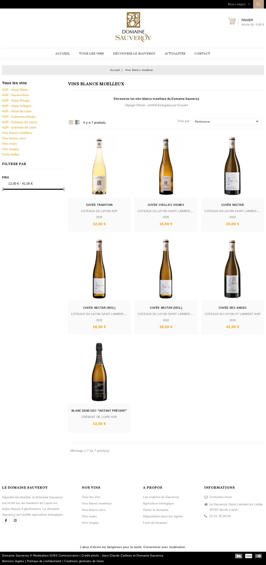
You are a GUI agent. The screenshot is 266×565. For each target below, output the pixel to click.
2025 (99, 217)
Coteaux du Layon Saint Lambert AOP (168, 211)
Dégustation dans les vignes (163, 516)
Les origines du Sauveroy (161, 497)
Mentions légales (13, 561)
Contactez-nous (220, 497)
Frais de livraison (155, 522)
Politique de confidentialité (44, 561)
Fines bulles (10, 154)
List (77, 122)
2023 (232, 217)
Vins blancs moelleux (17, 132)
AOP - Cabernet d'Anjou (19, 116)
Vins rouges (10, 149)
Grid (71, 122)
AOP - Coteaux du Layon (19, 122)
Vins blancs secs (14, 138)
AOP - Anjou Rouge (16, 100)
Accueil (62, 53)
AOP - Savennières (15, 95)
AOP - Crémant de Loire (19, 127)
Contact (203, 53)
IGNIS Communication (64, 555)
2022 (166, 320)
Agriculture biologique (158, 503)
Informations (219, 487)
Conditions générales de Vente (84, 561)
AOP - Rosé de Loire (16, 111)
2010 (232, 320)
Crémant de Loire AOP (99, 417)
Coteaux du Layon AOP (99, 211)
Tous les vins (91, 53)
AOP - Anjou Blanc (15, 89)
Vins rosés (9, 143)
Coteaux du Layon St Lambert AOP (233, 314)
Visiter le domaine (155, 509)
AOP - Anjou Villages (16, 105)
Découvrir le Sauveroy (134, 53)
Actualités (175, 53)
